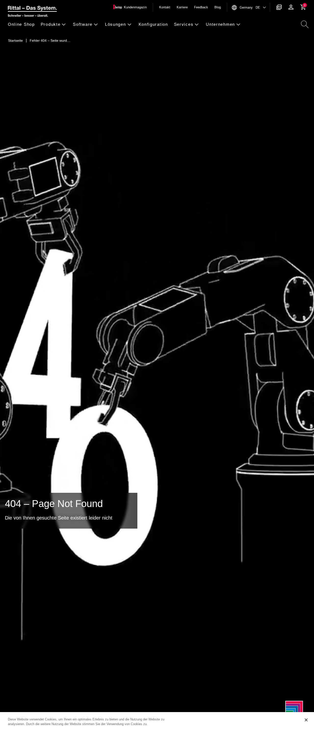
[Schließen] (306, 720)
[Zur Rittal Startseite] (32, 12)
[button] (23, 24)
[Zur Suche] (305, 24)
